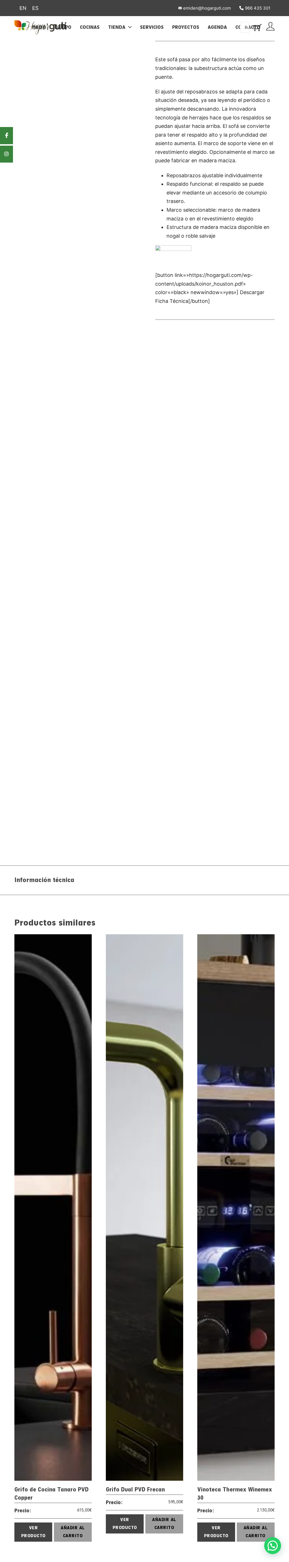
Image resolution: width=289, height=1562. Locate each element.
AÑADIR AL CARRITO (73, 1531)
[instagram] (6, 154)
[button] (272, 1545)
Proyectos (185, 27)
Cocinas (90, 27)
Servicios (152, 27)
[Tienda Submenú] (130, 27)
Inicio (39, 27)
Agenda (217, 27)
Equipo (62, 27)
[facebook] (6, 135)
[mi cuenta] (270, 27)
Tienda (116, 27)
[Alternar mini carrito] (257, 27)
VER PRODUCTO (33, 1531)
